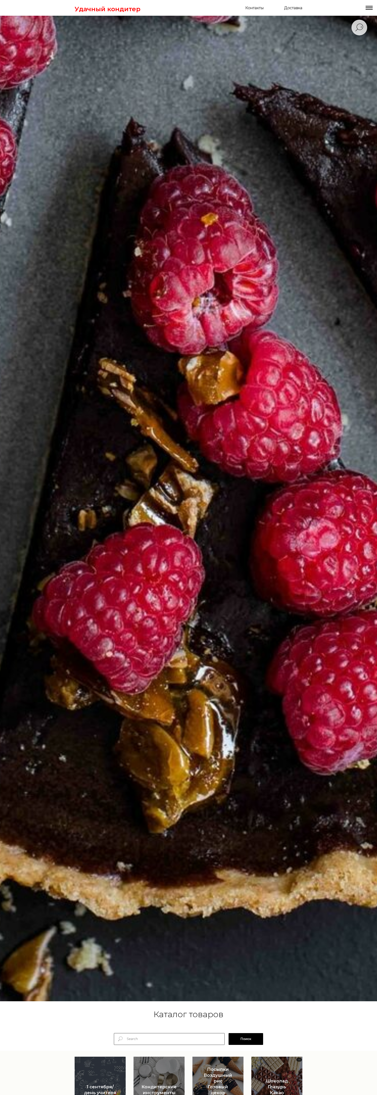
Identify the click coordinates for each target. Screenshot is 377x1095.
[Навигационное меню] (369, 8)
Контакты (254, 8)
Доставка (293, 8)
